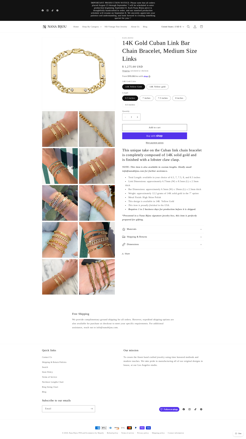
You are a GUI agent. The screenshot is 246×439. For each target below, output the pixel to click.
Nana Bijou (73, 433)
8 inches (179, 98)
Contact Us (47, 357)
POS (80, 433)
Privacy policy (143, 433)
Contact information (176, 433)
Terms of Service (49, 377)
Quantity (126, 111)
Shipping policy (158, 433)
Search (45, 367)
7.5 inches (163, 98)
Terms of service (127, 433)
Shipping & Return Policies (54, 362)
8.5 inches (131, 105)
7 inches (146, 98)
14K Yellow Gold (133, 87)
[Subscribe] (91, 408)
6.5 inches (130, 98)
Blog (44, 392)
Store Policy (47, 372)
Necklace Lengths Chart (53, 382)
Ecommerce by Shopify (95, 433)
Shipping (126, 71)
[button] (91, 27)
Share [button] (127, 254)
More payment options (155, 143)
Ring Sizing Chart (50, 387)
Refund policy (112, 433)
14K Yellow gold (158, 87)
